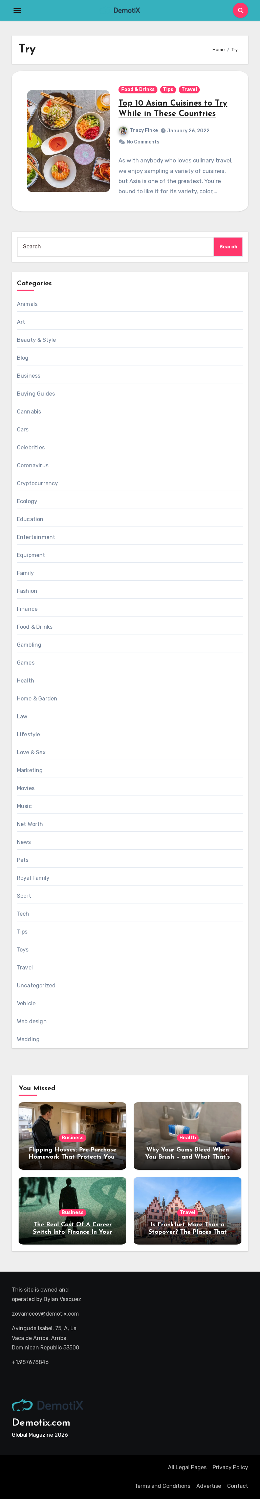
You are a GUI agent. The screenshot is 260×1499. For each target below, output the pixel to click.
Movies (26, 788)
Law (22, 716)
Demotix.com (41, 1423)
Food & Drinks (138, 89)
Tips (168, 89)
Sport (24, 896)
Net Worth (30, 824)
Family (25, 573)
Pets (23, 860)
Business (29, 376)
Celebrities (31, 447)
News (24, 842)
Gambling (29, 645)
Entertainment (36, 537)
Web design (32, 1021)
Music (24, 806)
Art (21, 322)
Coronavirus (32, 465)
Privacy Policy (230, 1467)
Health (25, 680)
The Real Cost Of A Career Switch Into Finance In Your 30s (72, 1232)
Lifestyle (28, 734)
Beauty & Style (36, 340)
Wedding (28, 1039)
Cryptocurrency (37, 483)
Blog (23, 358)
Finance (27, 609)
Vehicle (26, 1003)
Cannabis (29, 411)
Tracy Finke (144, 130)
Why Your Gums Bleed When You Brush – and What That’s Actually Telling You (187, 1157)
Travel (189, 89)
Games (26, 662)
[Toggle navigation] (17, 10)
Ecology (27, 501)
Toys (23, 949)
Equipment (31, 555)
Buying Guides (36, 393)
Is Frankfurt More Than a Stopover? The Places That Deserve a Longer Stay (188, 1232)
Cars (23, 429)
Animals (27, 304)
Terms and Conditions (162, 1486)
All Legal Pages (187, 1467)
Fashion (27, 591)
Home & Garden (37, 698)
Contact (237, 1486)
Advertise (208, 1486)
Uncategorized (36, 985)
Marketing (30, 770)
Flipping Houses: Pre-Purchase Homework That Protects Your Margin (72, 1157)
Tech (23, 914)
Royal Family (33, 878)
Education (30, 519)
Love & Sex (31, 752)
